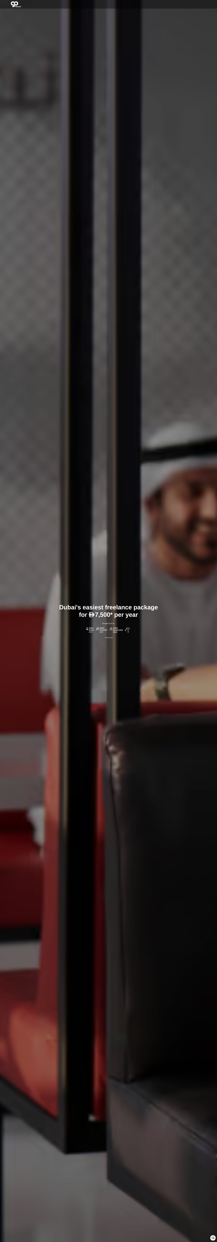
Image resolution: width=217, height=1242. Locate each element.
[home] (16, 4)
